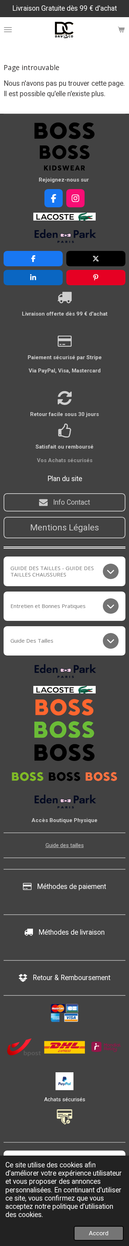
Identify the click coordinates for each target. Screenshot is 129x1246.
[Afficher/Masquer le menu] (8, 29)
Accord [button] (99, 1233)
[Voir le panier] (121, 29)
